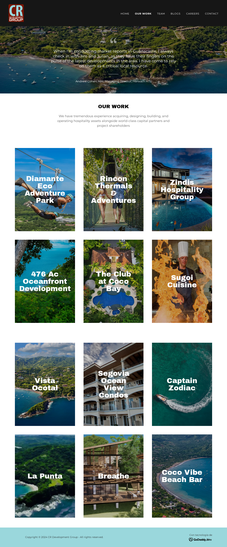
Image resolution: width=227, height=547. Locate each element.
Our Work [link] (143, 13)
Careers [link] (192, 13)
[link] (16, 13)
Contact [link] (211, 13)
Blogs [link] (176, 13)
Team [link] (161, 13)
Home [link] (125, 13)
